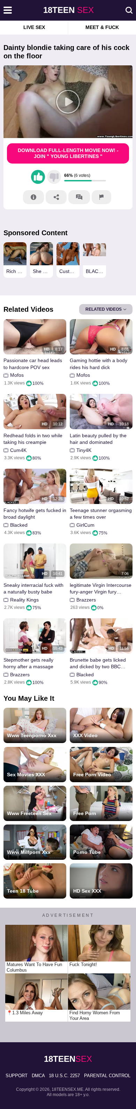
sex (68, 10)
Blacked (19, 525)
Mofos (17, 375)
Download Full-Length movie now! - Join (68, 153)
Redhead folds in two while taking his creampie (32, 439)
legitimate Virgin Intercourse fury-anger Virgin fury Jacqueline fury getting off (100, 588)
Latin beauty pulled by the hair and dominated (98, 439)
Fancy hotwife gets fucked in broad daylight (34, 513)
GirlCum (85, 525)
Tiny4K (83, 450)
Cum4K (18, 450)
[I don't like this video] (54, 177)
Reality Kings (24, 600)
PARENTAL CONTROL (107, 1075)
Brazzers (86, 600)
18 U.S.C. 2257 (64, 1075)
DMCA (38, 1075)
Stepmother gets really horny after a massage (28, 663)
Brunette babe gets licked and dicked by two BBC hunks (98, 663)
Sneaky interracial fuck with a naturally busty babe (33, 588)
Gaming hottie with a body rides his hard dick (98, 364)
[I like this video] (38, 177)
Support (17, 1075)
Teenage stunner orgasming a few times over (101, 513)
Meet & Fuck (102, 27)
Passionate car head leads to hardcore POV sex (32, 364)
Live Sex (34, 27)
